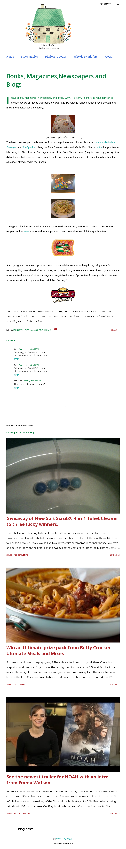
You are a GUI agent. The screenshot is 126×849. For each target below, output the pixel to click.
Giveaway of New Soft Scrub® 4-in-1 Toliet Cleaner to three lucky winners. (62, 521)
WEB (27, 231)
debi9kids (18, 381)
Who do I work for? (85, 56)
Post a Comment (22, 813)
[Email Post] (55, 330)
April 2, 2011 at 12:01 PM (34, 381)
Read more (115, 555)
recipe (99, 147)
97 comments (20, 684)
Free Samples (29, 56)
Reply (16, 359)
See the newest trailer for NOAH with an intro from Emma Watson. (57, 780)
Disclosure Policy (56, 56)
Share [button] (114, 330)
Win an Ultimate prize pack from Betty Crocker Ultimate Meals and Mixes (58, 650)
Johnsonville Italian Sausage (27, 330)
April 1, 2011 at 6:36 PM (29, 349)
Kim (15, 349)
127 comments (21, 555)
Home (10, 56)
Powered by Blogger (64, 839)
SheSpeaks (28, 147)
